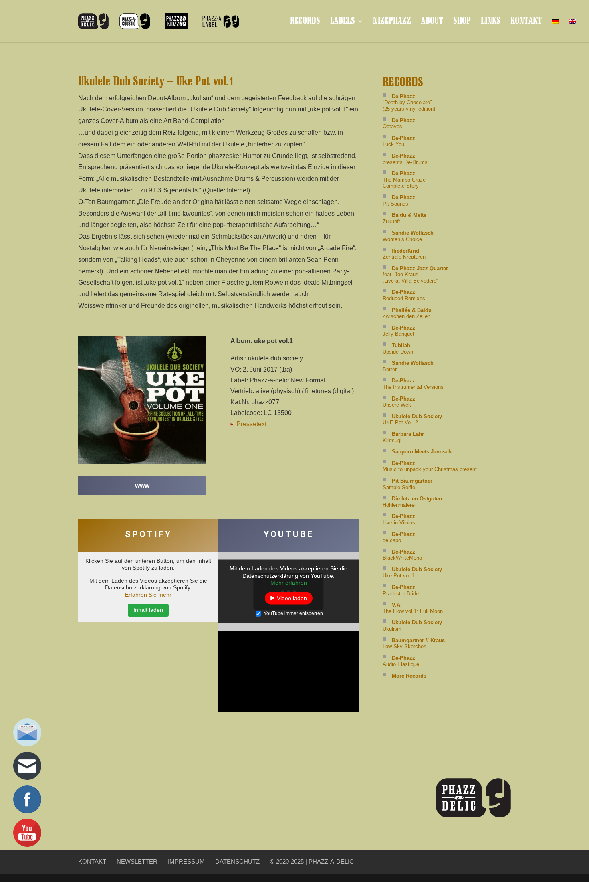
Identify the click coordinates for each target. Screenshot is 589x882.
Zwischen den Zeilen (407, 313)
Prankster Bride (401, 590)
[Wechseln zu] (555, 27)
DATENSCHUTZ (237, 861)
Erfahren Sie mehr (148, 594)
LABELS (342, 22)
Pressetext (250, 424)
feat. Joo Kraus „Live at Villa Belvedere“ (415, 274)
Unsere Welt (399, 402)
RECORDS (305, 22)
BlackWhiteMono (402, 555)
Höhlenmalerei (412, 502)
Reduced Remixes (404, 295)
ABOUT (432, 22)
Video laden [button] (292, 598)
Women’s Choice (408, 236)
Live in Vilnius (399, 519)
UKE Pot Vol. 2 (412, 419)
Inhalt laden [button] (148, 610)
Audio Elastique (401, 661)
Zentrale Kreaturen (404, 254)
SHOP (462, 22)
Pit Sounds (399, 200)
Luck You (399, 141)
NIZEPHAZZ (392, 22)
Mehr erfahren (288, 582)
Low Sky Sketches (414, 643)
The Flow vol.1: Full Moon (413, 608)
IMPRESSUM (186, 861)
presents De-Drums (405, 159)
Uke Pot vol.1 (412, 572)
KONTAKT (526, 22)
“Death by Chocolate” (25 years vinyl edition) (409, 102)
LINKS (490, 22)
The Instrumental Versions (413, 384)
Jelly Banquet (399, 331)
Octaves (399, 123)
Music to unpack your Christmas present (430, 466)
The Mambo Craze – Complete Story (406, 179)
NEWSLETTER (137, 861)
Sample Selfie (407, 484)
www (142, 485)
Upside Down (398, 348)
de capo (399, 537)
